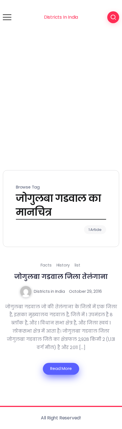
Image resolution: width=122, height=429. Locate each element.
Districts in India (49, 291)
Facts (46, 265)
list (77, 265)
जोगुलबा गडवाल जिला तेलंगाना (61, 276)
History (63, 265)
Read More (60, 368)
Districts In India (61, 17)
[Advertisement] (61, 98)
